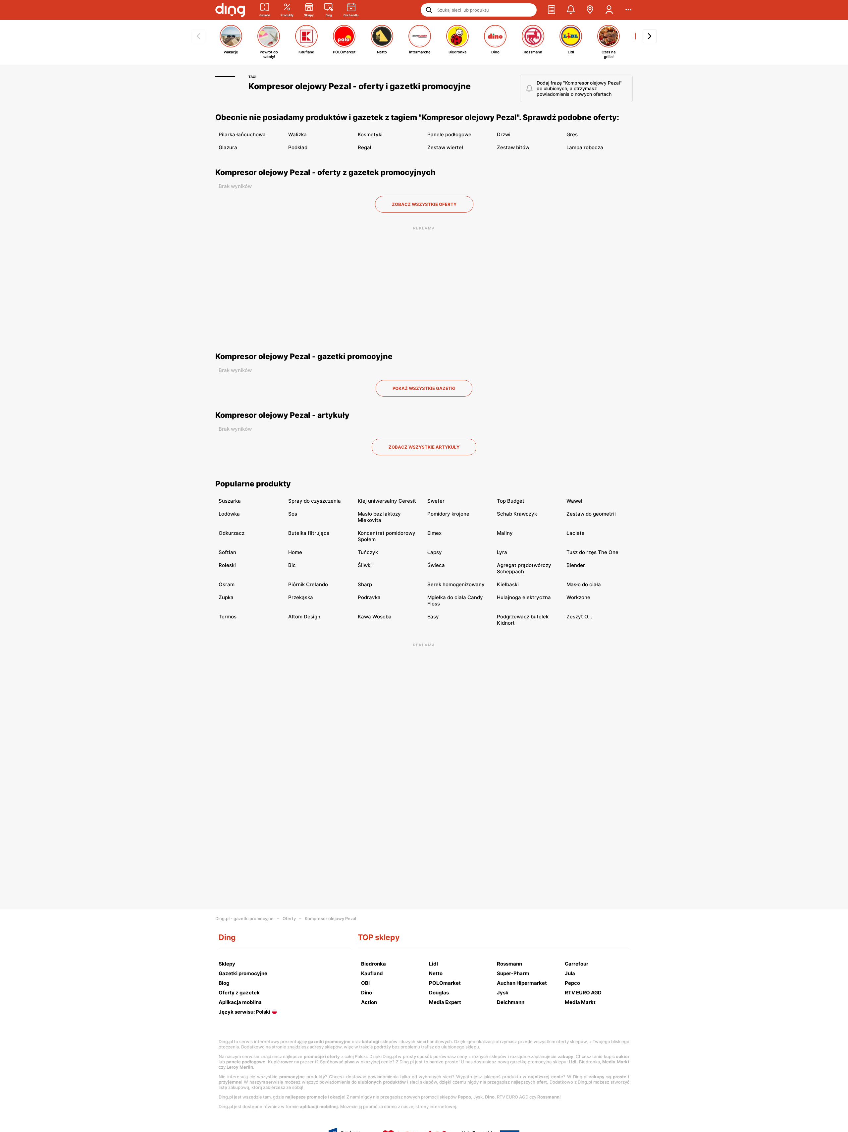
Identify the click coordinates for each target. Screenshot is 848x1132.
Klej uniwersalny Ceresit (387, 501)
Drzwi (503, 134)
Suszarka (230, 501)
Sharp (365, 584)
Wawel (574, 501)
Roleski (227, 565)
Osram (227, 584)
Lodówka (229, 514)
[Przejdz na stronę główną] (230, 10)
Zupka (226, 597)
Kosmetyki (370, 134)
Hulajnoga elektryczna (524, 597)
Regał (364, 147)
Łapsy (434, 552)
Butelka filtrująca (309, 533)
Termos (228, 616)
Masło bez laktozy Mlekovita (379, 517)
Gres (572, 134)
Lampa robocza (584, 147)
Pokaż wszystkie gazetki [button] (424, 388)
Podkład (297, 147)
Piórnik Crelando (308, 584)
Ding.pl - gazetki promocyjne (244, 918)
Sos (292, 514)
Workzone (578, 597)
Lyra (502, 552)
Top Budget (510, 501)
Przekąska (300, 597)
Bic (292, 565)
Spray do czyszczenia (314, 501)
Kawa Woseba (375, 616)
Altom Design (304, 616)
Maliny (505, 533)
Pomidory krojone (448, 514)
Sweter (436, 501)
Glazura (228, 147)
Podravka (369, 597)
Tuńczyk (368, 552)
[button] (551, 10)
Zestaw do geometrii (591, 514)
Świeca (436, 565)
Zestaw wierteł (445, 147)
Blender (575, 565)
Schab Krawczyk (517, 514)
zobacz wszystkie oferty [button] (424, 204)
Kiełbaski (508, 584)
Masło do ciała (583, 584)
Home (295, 552)
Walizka (297, 134)
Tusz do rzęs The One (592, 552)
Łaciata (575, 533)
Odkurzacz (231, 533)
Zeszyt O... (579, 616)
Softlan (227, 552)
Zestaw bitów (513, 147)
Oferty (289, 918)
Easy (433, 616)
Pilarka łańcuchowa (242, 134)
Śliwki (365, 565)
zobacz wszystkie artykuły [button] (424, 447)
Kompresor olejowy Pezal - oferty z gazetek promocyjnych (325, 172)
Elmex (434, 533)
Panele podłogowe (449, 134)
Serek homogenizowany (456, 584)
